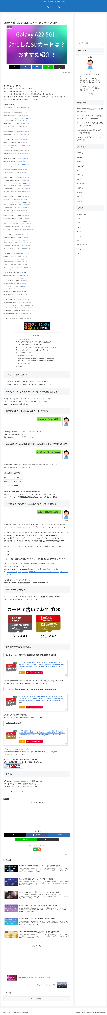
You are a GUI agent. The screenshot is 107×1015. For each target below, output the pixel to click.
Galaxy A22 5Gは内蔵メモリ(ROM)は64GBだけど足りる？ (35, 342)
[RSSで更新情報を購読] (39, 849)
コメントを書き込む (37, 999)
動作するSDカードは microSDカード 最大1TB (31, 344)
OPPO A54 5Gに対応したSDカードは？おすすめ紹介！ (90, 110)
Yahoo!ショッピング (36, 672)
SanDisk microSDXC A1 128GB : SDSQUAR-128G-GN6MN (37, 361)
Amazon (22, 672)
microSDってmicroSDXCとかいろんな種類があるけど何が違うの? (38, 347)
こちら (23, 107)
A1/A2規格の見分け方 (24, 352)
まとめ (20, 366)
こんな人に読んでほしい (25, 339)
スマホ (6, 798)
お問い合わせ (24, 1012)
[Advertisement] (37, 78)
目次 (34, 335)
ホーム (4, 1012)
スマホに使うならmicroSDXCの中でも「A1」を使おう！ (35, 350)
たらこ (90, 71)
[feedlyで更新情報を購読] (35, 849)
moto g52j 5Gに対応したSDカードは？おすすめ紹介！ (90, 138)
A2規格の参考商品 (24, 363)
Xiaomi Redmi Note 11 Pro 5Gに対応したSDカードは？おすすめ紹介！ (90, 117)
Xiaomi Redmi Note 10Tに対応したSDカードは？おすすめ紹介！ (90, 124)
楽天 (28, 672)
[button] (59, 67)
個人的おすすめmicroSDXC (26, 355)
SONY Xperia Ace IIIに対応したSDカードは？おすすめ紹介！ (90, 131)
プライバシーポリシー (14, 1012)
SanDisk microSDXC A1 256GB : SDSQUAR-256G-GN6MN (37, 358)
